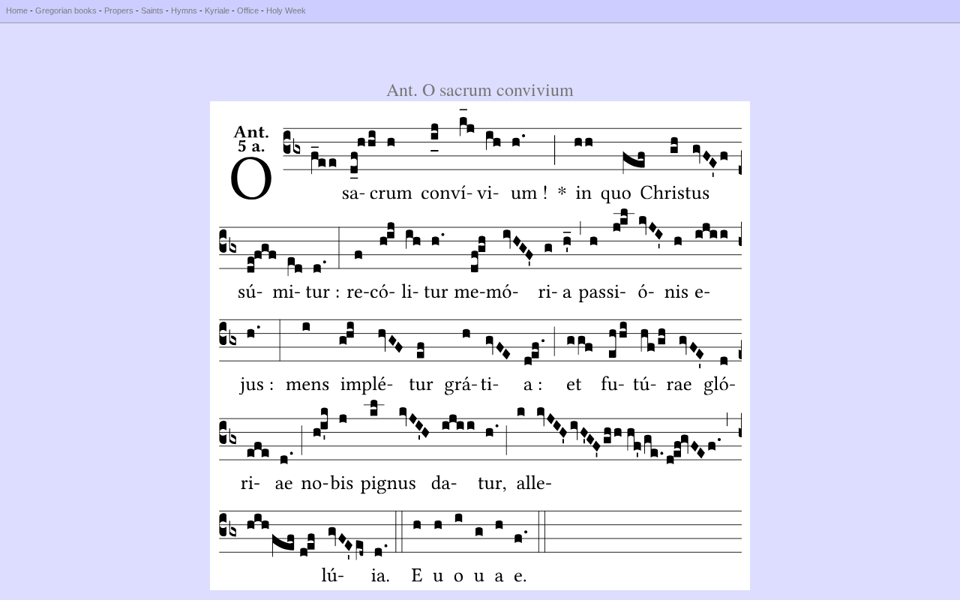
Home (17, 10)
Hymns (184, 10)
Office (248, 10)
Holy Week (286, 10)
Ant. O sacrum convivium (480, 89)
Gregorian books (66, 10)
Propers (119, 10)
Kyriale (217, 10)
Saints (152, 10)
